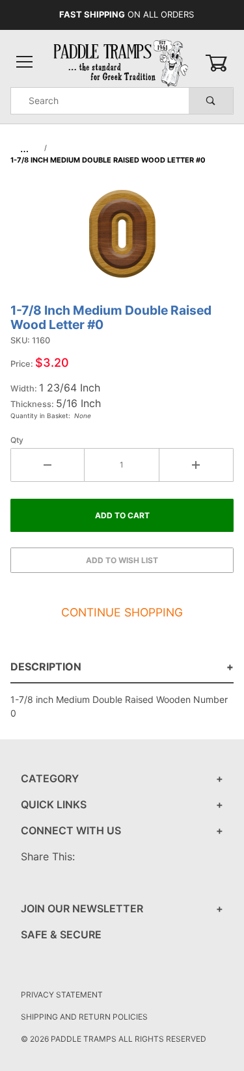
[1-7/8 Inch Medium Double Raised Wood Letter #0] (122, 240)
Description (45, 666)
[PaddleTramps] (122, 62)
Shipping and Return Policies (84, 1017)
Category (50, 778)
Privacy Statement (62, 994)
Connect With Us (71, 830)
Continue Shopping (122, 612)
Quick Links (54, 804)
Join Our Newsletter (82, 908)
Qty (16, 440)
